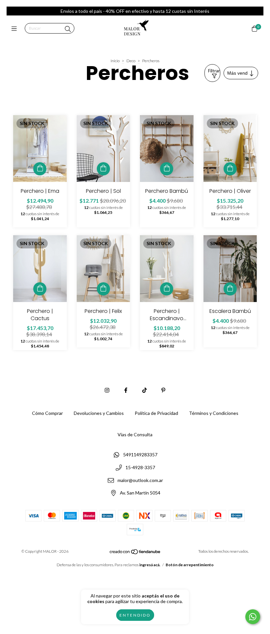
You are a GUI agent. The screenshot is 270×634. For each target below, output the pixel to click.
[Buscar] (68, 29)
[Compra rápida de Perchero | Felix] (103, 288)
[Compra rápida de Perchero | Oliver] (230, 168)
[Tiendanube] (135, 553)
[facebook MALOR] (126, 390)
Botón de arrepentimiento (190, 564)
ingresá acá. (149, 564)
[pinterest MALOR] (163, 390)
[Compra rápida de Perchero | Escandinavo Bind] (166, 288)
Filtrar (214, 70)
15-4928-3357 (140, 467)
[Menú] (16, 28)
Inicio (115, 60)
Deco (130, 60)
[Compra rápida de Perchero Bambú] (166, 168)
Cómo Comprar (47, 413)
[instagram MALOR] (107, 390)
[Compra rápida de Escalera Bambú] (230, 288)
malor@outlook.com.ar (140, 480)
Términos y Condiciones (213, 413)
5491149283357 (140, 455)
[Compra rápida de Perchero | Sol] (103, 168)
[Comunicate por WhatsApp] (252, 616)
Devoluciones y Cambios (99, 413)
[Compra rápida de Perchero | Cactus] (39, 288)
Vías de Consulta (135, 434)
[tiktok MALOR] (144, 390)
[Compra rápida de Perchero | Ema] (39, 168)
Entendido (135, 615)
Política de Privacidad (156, 413)
